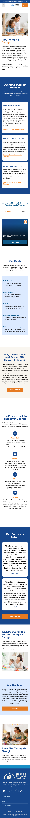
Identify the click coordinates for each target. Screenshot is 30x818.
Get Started (15, 390)
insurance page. (10, 649)
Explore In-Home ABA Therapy (13, 129)
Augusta (16, 120)
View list (25, 1)
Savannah (21, 122)
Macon (10, 122)
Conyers (5, 122)
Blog (9, 811)
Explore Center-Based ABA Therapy (12, 155)
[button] (3, 5)
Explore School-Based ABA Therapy (12, 183)
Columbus (22, 120)
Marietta (15, 122)
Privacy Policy (18, 811)
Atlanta (11, 120)
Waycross (6, 123)
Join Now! (15, 708)
